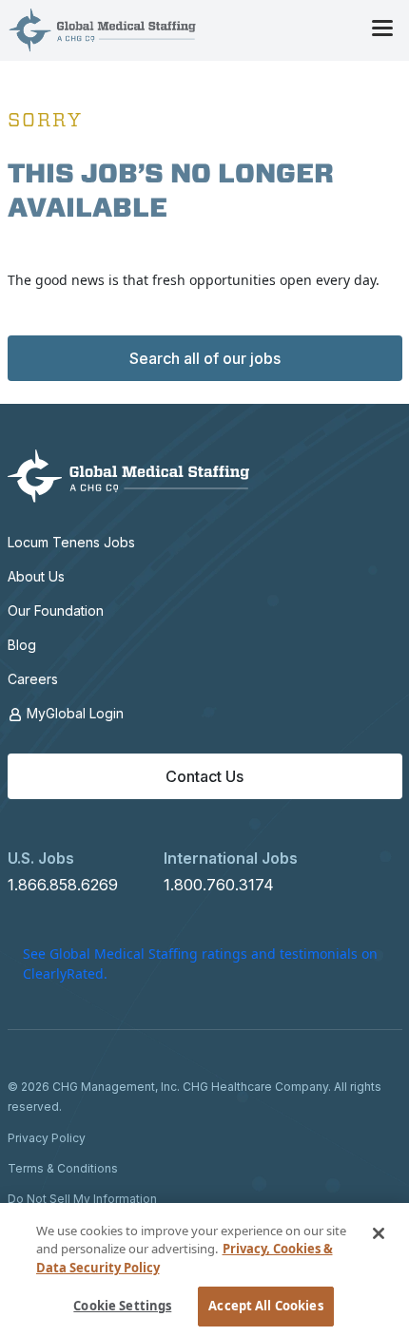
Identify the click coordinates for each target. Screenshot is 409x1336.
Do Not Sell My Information (82, 1199)
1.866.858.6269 (63, 884)
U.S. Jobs (41, 858)
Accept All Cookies (265, 1305)
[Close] (378, 1233)
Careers (33, 679)
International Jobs (231, 858)
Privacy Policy (47, 1138)
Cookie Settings (122, 1305)
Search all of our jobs (205, 358)
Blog (22, 645)
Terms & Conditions (63, 1168)
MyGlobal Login (73, 713)
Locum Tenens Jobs (71, 542)
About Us (36, 576)
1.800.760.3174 (219, 884)
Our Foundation (56, 610)
